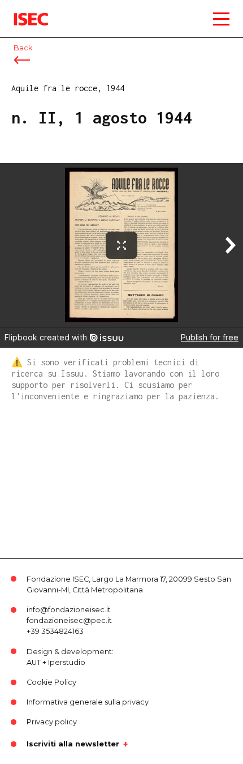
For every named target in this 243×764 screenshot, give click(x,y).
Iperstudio (66, 662)
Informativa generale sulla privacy (88, 702)
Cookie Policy (51, 682)
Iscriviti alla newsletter (73, 744)
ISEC (23, 11)
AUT (34, 662)
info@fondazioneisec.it (69, 609)
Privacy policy (52, 722)
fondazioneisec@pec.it (69, 620)
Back (23, 48)
